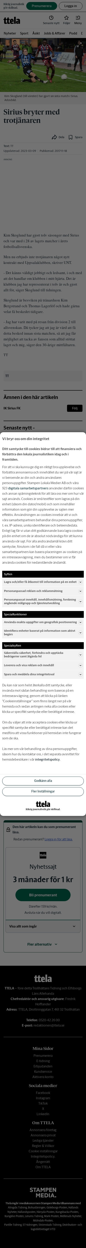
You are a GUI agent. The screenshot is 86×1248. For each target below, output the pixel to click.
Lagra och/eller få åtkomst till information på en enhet (40, 582)
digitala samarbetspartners (28, 488)
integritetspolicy (47, 759)
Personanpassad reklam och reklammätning (33, 591)
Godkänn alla (43, 781)
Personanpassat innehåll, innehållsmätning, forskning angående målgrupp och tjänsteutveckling (40, 601)
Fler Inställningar (43, 791)
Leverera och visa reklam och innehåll (29, 665)
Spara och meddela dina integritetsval (29, 674)
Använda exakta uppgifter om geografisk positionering (40, 622)
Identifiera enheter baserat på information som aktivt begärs (39, 632)
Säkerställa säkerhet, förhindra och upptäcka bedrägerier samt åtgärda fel (33, 654)
